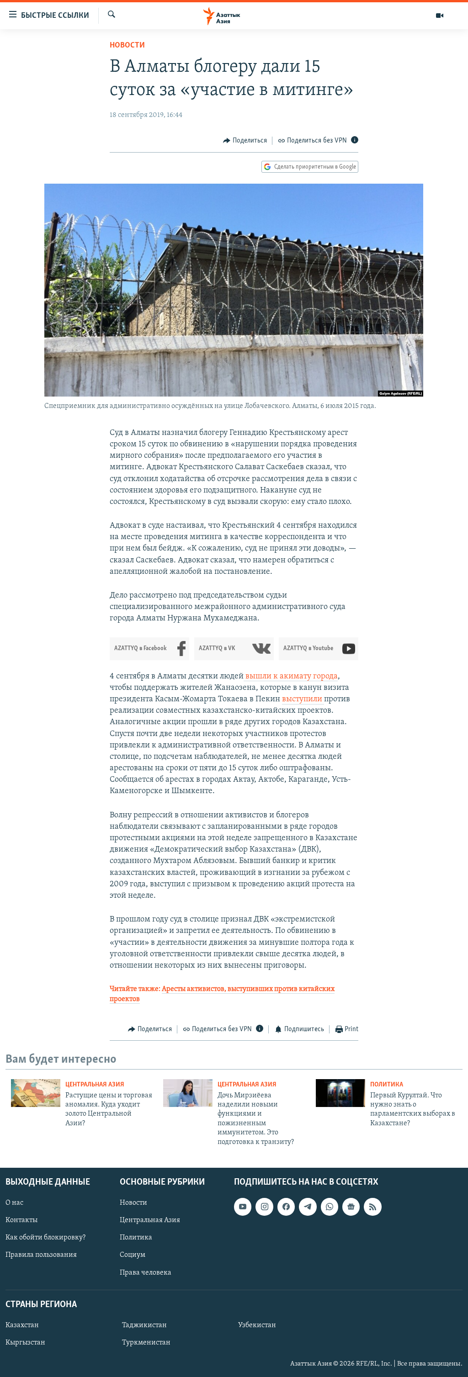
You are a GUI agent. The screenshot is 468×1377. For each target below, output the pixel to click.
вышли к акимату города (291, 677)
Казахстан (22, 1325)
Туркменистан (146, 1342)
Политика (386, 1084)
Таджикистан (144, 1325)
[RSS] (372, 1206)
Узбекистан (257, 1325)
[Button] (245, 141)
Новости (127, 46)
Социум (132, 1255)
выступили (303, 699)
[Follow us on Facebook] (286, 1206)
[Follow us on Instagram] (264, 1206)
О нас (14, 1203)
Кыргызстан (25, 1342)
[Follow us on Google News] (351, 1206)
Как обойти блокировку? (45, 1237)
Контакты (21, 1220)
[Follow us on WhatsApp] (329, 1206)
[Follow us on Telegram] (307, 1206)
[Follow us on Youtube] (242, 1206)
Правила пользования (41, 1255)
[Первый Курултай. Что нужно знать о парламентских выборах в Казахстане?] (340, 1093)
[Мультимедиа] (439, 15)
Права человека (145, 1272)
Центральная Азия (94, 1084)
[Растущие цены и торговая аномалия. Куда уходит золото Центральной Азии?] (35, 1093)
